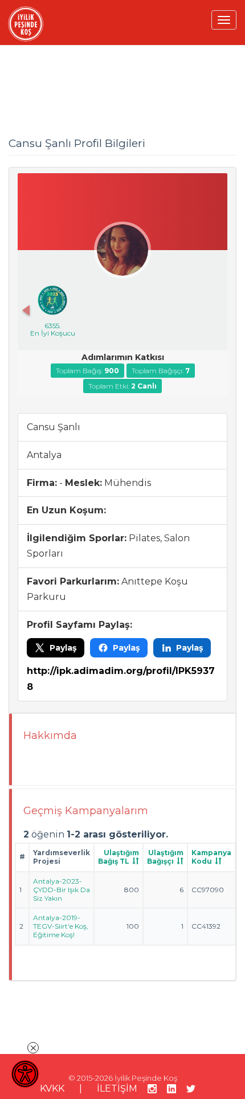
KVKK (52, 1088)
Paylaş (63, 648)
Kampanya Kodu (211, 857)
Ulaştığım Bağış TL (118, 857)
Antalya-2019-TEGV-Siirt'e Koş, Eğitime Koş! (60, 926)
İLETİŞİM (117, 1088)
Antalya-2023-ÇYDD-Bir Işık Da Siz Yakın (61, 889)
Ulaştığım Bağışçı (165, 857)
